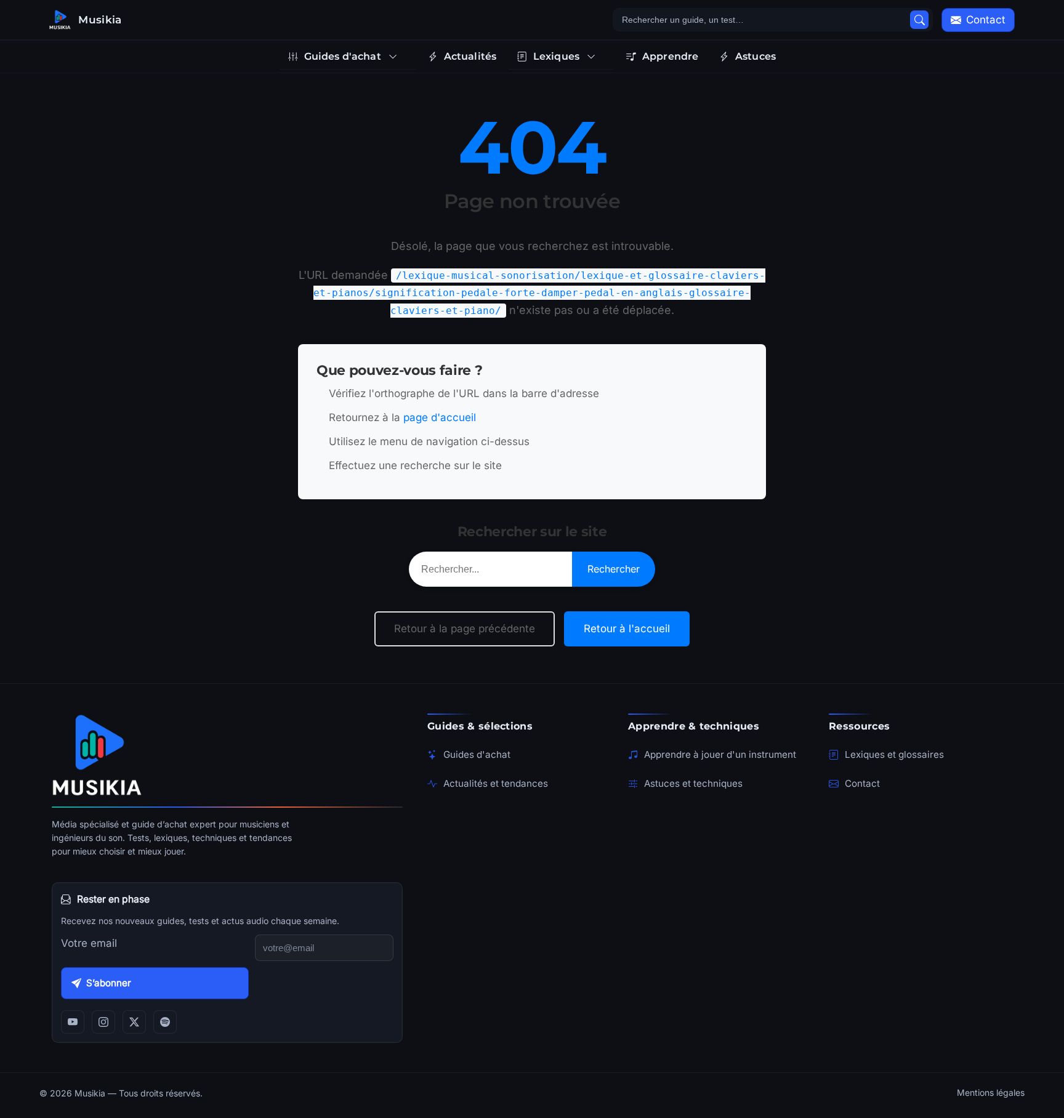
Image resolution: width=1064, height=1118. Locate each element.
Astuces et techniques (693, 783)
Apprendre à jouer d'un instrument (720, 754)
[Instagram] (103, 1022)
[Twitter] (134, 1022)
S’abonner (108, 983)
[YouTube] (72, 1022)
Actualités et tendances (495, 783)
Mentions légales (991, 1092)
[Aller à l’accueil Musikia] (227, 755)
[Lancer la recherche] (919, 20)
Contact (862, 783)
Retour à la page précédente (464, 628)
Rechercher (613, 569)
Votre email (89, 943)
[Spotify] (165, 1022)
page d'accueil (439, 417)
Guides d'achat (476, 754)
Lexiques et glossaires (894, 754)
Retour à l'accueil (627, 628)
